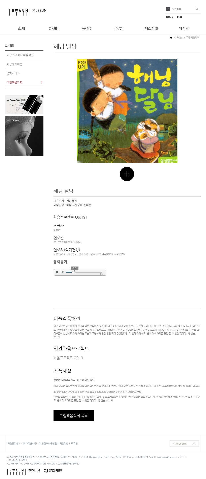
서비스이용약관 (29, 443)
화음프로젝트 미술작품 (20, 55)
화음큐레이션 (14, 64)
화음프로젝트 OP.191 (69, 358)
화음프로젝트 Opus (16, 99)
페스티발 (151, 29)
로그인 (74, 443)
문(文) (119, 29)
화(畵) (54, 29)
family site (180, 443)
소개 (21, 29)
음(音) (86, 29)
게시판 (184, 29)
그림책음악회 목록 (74, 415)
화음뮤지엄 (13, 443)
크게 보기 (127, 174)
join (179, 17)
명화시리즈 (13, 73)
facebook (168, 9)
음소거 (63, 272)
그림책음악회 (14, 82)
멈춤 (57, 272)
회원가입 (64, 443)
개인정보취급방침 (48, 443)
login (169, 17)
